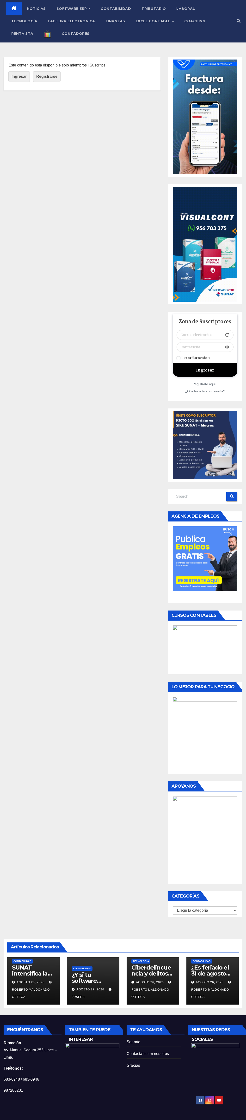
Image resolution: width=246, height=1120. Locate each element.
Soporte (133, 1042)
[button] (238, 21)
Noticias (36, 8)
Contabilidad (116, 8)
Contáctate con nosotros (148, 1054)
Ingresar (19, 76)
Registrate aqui (203, 384)
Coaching (194, 21)
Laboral (185, 8)
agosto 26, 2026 (150, 982)
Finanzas (115, 21)
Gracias (133, 1065)
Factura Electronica (71, 21)
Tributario (153, 8)
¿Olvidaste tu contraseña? (205, 391)
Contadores (76, 33)
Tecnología (24, 21)
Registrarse (46, 76)
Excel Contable (154, 21)
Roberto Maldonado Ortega (31, 993)
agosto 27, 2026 (90, 989)
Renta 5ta (22, 33)
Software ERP (72, 8)
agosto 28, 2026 (31, 982)
